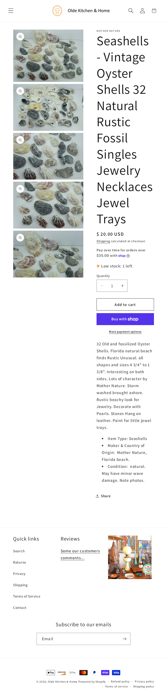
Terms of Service (26, 596)
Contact (20, 607)
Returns (19, 562)
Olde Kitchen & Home (62, 682)
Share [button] (106, 496)
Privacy (19, 573)
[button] (11, 11)
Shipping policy (143, 686)
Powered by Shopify (92, 682)
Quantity (103, 276)
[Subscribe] (124, 639)
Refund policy (120, 681)
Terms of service (116, 686)
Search (19, 551)
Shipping (103, 241)
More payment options (125, 331)
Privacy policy (144, 681)
